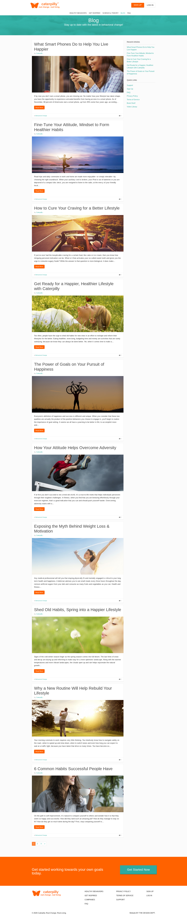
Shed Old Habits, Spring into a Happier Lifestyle (77, 609)
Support (130, 85)
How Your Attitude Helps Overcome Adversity (75, 447)
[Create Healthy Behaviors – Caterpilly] (46, 5)
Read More (39, 107)
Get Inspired (94, 13)
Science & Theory (110, 13)
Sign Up (138, 5)
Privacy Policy (132, 96)
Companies (90, 900)
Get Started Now (138, 869)
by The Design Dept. (145, 913)
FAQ (129, 13)
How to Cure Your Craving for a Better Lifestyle (77, 208)
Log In (150, 5)
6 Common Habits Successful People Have (73, 768)
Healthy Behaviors (78, 13)
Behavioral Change (41, 115)
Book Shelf (131, 103)
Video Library (132, 107)
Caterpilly (39, 53)
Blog (123, 13)
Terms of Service (133, 99)
